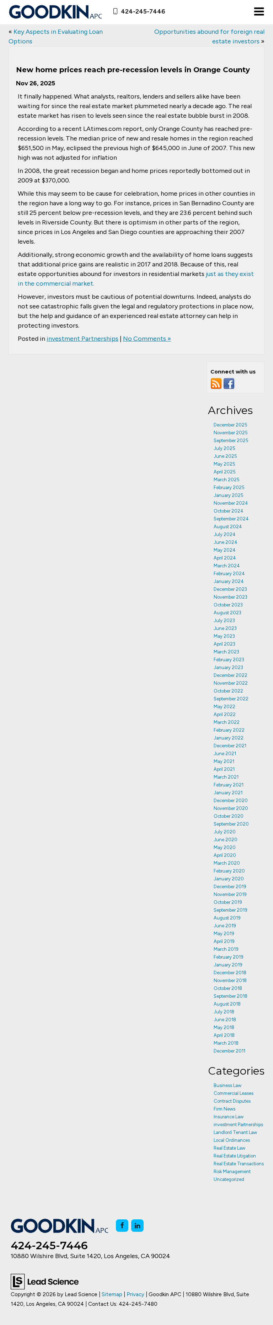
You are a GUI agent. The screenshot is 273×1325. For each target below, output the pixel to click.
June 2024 (225, 542)
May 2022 (224, 706)
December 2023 (230, 589)
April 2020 (225, 855)
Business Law (227, 1085)
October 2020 (228, 816)
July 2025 (224, 448)
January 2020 (229, 878)
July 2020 (225, 831)
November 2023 (230, 597)
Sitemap (112, 1294)
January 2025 (228, 495)
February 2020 (229, 871)
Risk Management (232, 1171)
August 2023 (227, 612)
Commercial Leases (233, 1093)
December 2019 (230, 886)
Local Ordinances (232, 1140)
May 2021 (224, 761)
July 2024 (225, 534)
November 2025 (231, 432)
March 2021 (226, 777)
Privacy (135, 1294)
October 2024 (228, 511)
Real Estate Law (229, 1148)
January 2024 (229, 581)
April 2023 (224, 644)
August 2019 (227, 918)
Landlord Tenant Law (235, 1132)
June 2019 (225, 925)
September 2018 (230, 996)
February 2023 (229, 659)
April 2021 (224, 769)
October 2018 (228, 988)
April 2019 (224, 941)
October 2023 (228, 605)
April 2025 (225, 472)
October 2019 (228, 902)
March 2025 (227, 479)
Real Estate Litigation (235, 1156)
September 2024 (231, 518)
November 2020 (231, 808)
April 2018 (224, 1035)
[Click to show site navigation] (259, 12)
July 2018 (224, 1011)
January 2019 (228, 965)
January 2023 (228, 667)
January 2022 (228, 738)
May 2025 (224, 464)
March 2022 (227, 722)
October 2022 (228, 691)
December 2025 (230, 425)
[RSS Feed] (216, 383)
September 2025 (231, 440)
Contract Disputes (232, 1101)
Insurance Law (228, 1116)
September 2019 (230, 910)
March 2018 (226, 1043)
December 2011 (229, 1051)
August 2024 (228, 526)
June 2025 (225, 456)
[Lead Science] (45, 1281)
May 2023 (224, 636)
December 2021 (230, 745)
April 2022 (225, 714)
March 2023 (226, 651)
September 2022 (231, 698)
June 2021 (225, 753)
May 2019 (224, 933)
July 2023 (224, 620)
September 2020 (231, 824)
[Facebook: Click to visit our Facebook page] (122, 1225)
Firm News (224, 1109)
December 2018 (230, 972)
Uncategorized (229, 1179)
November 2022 (231, 683)
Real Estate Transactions (239, 1163)
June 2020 (225, 839)
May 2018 (224, 1027)
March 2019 (226, 949)
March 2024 (227, 565)
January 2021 (228, 792)
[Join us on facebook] (229, 383)
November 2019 (230, 894)
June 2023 (225, 628)
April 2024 (225, 558)
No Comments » (147, 339)
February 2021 (228, 785)
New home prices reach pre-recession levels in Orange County (133, 69)
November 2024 (231, 503)
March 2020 (227, 863)
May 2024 (225, 550)
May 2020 (225, 847)
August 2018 (227, 1004)
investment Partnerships (82, 339)
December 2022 (230, 675)
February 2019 (228, 957)
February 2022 (229, 730)
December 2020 (231, 800)
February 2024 (229, 573)
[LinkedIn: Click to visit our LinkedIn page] (137, 1225)
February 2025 (229, 487)
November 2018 (230, 980)
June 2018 (225, 1019)
